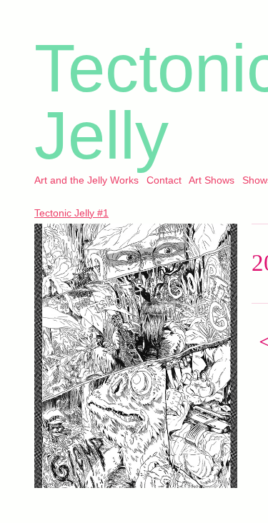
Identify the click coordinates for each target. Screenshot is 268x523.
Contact (164, 180)
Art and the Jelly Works (86, 180)
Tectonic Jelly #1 (71, 213)
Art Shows (211, 180)
